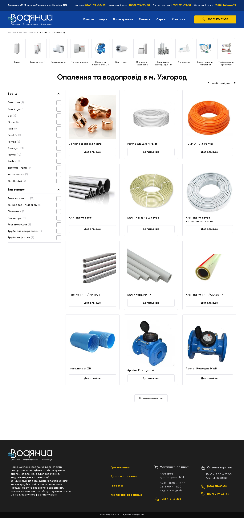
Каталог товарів (95, 19)
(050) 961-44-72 (225, 5)
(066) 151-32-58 (95, 5)
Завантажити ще (151, 398)
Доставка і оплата (124, 476)
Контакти (178, 19)
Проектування (123, 19)
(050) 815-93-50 (139, 5)
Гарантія (117, 485)
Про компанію (120, 467)
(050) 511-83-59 (181, 5)
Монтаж (144, 19)
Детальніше (92, 152)
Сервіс (161, 19)
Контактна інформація (126, 495)
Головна (12, 32)
